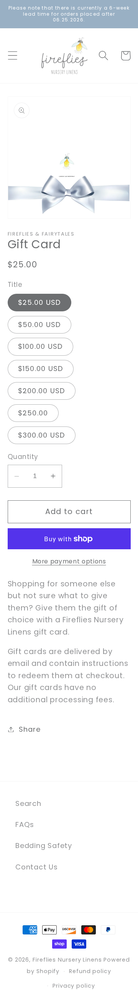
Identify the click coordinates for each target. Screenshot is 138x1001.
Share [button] (29, 729)
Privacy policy (74, 986)
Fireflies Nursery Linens (67, 960)
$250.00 (33, 413)
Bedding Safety (43, 845)
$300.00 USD (41, 435)
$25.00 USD (39, 302)
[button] (12, 56)
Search (28, 803)
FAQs (24, 824)
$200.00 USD (41, 391)
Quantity (23, 456)
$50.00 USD (39, 324)
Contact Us (36, 867)
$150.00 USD (40, 368)
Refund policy (90, 971)
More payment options (69, 561)
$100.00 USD (40, 346)
